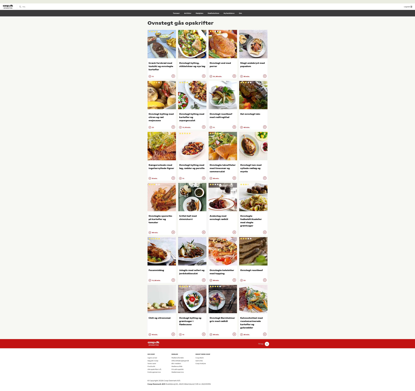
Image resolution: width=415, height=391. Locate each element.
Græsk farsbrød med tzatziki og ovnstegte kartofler (161, 66)
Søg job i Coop (153, 361)
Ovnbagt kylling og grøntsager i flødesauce (190, 321)
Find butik (151, 366)
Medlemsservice (178, 372)
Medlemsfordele (178, 358)
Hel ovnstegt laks (250, 114)
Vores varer (152, 363)
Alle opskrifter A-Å (154, 369)
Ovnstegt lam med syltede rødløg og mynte (251, 168)
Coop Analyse (201, 363)
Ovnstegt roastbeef (251, 270)
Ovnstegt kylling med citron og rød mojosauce (161, 117)
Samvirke (199, 361)
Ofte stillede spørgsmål (180, 361)
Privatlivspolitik (178, 369)
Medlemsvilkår (177, 366)
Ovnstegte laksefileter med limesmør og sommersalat (223, 168)
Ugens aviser (152, 358)
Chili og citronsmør (160, 318)
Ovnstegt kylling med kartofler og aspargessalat (191, 117)
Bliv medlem (176, 363)
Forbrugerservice (154, 372)
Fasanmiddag (156, 270)
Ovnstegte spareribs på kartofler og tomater (160, 219)
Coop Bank (200, 358)
